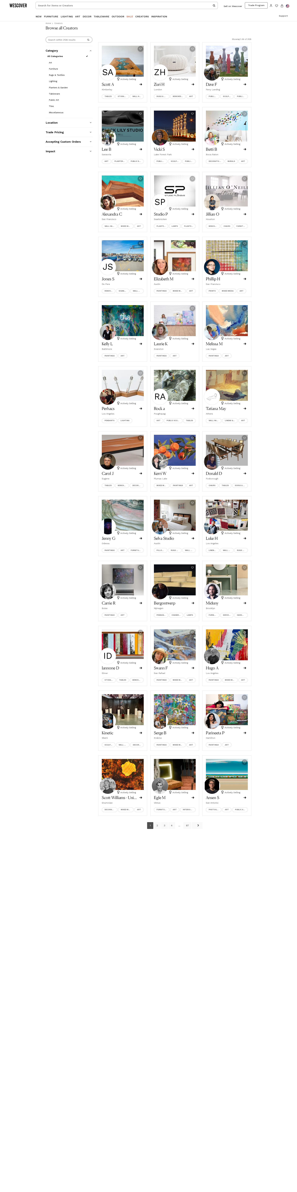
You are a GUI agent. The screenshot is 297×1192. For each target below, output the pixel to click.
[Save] (140, 49)
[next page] (197, 825)
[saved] (276, 6)
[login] (271, 5)
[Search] (88, 39)
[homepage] (19, 5)
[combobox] (127, 5)
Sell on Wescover (233, 6)
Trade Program (256, 5)
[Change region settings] (287, 6)
